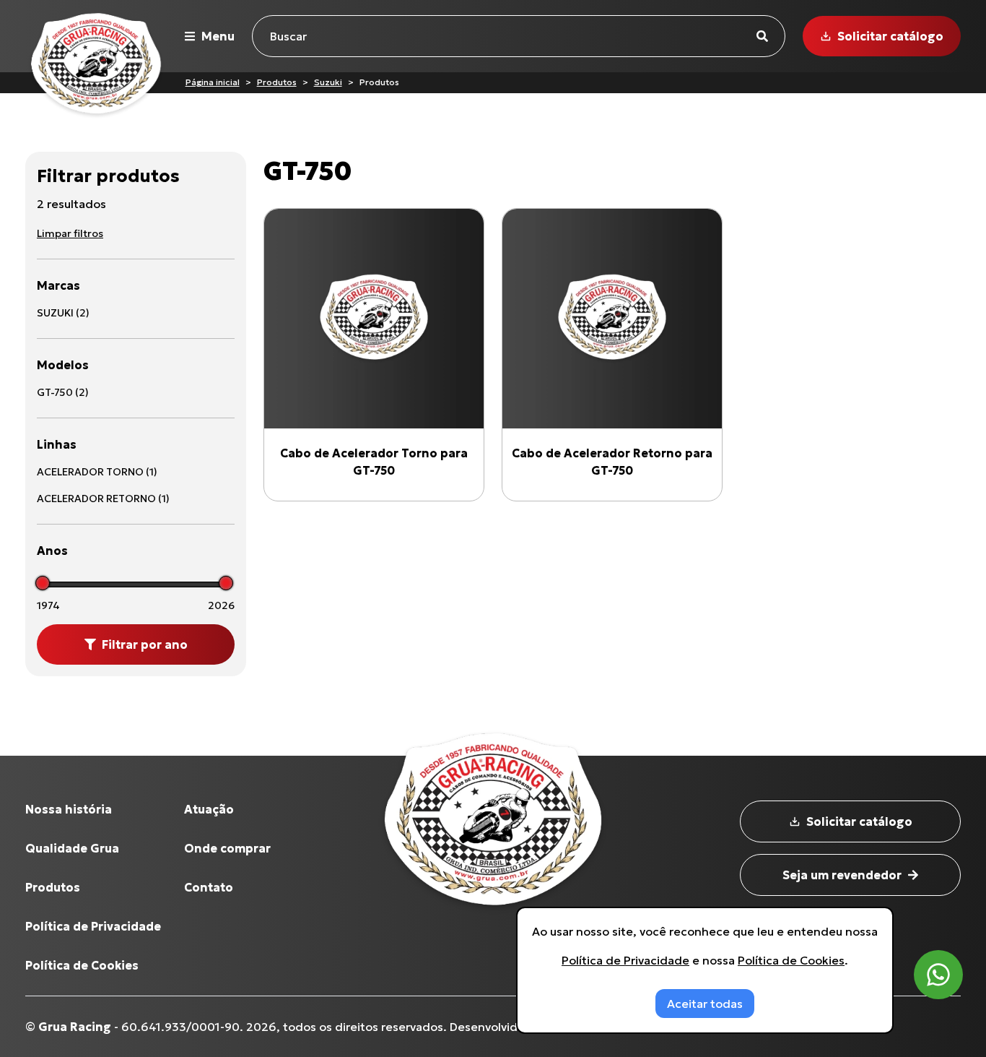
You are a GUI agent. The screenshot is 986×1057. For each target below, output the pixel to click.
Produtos (277, 82)
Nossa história (68, 809)
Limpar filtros (70, 233)
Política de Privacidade (93, 926)
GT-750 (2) (63, 392)
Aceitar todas (705, 1003)
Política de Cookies (82, 965)
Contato (208, 887)
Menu (218, 36)
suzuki (328, 82)
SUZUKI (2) (63, 312)
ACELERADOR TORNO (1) (97, 471)
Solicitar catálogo (890, 36)
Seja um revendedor (842, 875)
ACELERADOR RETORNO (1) (103, 498)
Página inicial (213, 82)
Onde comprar (227, 848)
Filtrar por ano (145, 644)
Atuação (209, 809)
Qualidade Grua (72, 848)
